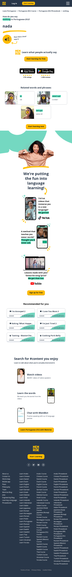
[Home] (18, 52)
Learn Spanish (24, 527)
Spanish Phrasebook (61, 548)
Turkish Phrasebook (61, 558)
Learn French (24, 487)
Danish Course (42, 479)
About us (5, 474)
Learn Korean (24, 511)
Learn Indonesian (25, 503)
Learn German (24, 490)
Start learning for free (36, 59)
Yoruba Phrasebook (61, 564)
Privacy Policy (36, 570)
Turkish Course (42, 555)
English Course (42, 484)
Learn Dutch (23, 482)
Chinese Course (42, 476)
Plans (4, 484)
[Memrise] (4, 3)
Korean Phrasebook (61, 519)
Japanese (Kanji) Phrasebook (59, 511)
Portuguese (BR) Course (42, 529)
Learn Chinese (24, 476)
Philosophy (6, 487)
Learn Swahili (24, 529)
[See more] (68, 3)
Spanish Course (42, 544)
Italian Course (41, 505)
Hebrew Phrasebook (61, 495)
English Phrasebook (61, 484)
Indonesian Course (43, 503)
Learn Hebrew (24, 495)
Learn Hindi (23, 498)
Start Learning (28, 3)
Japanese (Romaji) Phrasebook (60, 515)
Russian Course (42, 537)
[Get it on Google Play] (45, 71)
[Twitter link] (33, 464)
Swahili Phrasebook (61, 550)
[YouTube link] (38, 464)
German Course (42, 490)
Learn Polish (23, 519)
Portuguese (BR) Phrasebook (59, 532)
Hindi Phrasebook (60, 498)
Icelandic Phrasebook (61, 500)
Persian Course (42, 522)
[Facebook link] (28, 464)
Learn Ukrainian (25, 540)
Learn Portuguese (9, 11)
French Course (42, 487)
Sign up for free (36, 292)
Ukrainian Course (43, 557)
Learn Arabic (23, 474)
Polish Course (41, 525)
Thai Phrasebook (60, 556)
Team (4, 490)
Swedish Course (42, 549)
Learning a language (9, 500)
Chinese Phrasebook (61, 476)
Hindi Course (41, 498)
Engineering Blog (8, 498)
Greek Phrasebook (60, 492)
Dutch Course (41, 482)
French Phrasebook (61, 487)
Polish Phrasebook (60, 529)
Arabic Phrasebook (60, 474)
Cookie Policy (47, 570)
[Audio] (7, 39)
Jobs (3, 495)
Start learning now (36, 126)
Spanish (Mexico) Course (42, 540)
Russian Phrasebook (61, 541)
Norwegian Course (43, 520)
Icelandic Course (42, 500)
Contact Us (6, 476)
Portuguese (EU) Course (27, 11)
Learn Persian (24, 516)
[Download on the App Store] (27, 71)
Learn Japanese (24, 508)
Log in (14, 3)
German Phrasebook (61, 490)
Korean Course (42, 517)
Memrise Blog (7, 492)
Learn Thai (23, 535)
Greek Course (41, 492)
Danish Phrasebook (61, 479)
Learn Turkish (24, 537)
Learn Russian (24, 524)
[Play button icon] (11, 97)
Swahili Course (42, 547)
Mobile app (6, 482)
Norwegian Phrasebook (58, 523)
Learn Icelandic (24, 500)
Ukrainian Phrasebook (62, 561)
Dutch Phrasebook (60, 482)
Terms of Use (25, 570)
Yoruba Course (42, 560)
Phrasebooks (7, 503)
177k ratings (27, 77)
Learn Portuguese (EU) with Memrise (36, 430)
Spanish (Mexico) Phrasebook (60, 544)
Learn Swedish (24, 532)
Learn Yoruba (24, 543)
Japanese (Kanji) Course (42, 509)
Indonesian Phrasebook (58, 504)
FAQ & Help (6, 479)
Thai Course (41, 552)
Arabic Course (41, 474)
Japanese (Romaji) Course (43, 513)
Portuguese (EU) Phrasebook (49, 11)
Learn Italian (23, 505)
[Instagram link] (43, 464)
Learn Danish (24, 479)
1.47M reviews (45, 77)
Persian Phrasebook (61, 526)
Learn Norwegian (25, 513)
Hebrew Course (42, 495)
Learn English (24, 484)
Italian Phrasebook (60, 507)
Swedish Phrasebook (61, 553)
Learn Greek (23, 492)
